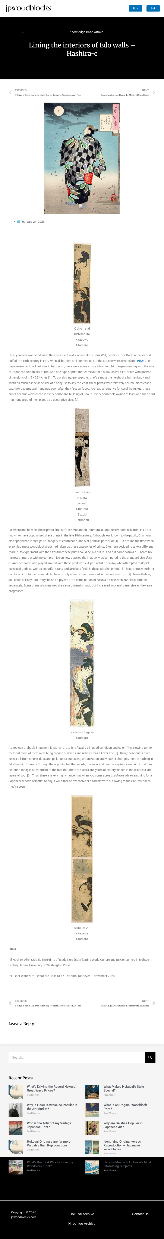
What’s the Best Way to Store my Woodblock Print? (50, 1164)
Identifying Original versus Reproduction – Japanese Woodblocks (122, 1145)
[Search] (150, 1057)
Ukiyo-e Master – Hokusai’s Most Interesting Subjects (127, 1164)
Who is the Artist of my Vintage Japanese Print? (49, 1125)
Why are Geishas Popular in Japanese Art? (123, 1125)
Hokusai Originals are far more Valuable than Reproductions (48, 1143)
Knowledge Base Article (86, 32)
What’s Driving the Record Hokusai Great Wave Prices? (51, 1088)
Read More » (33, 1094)
